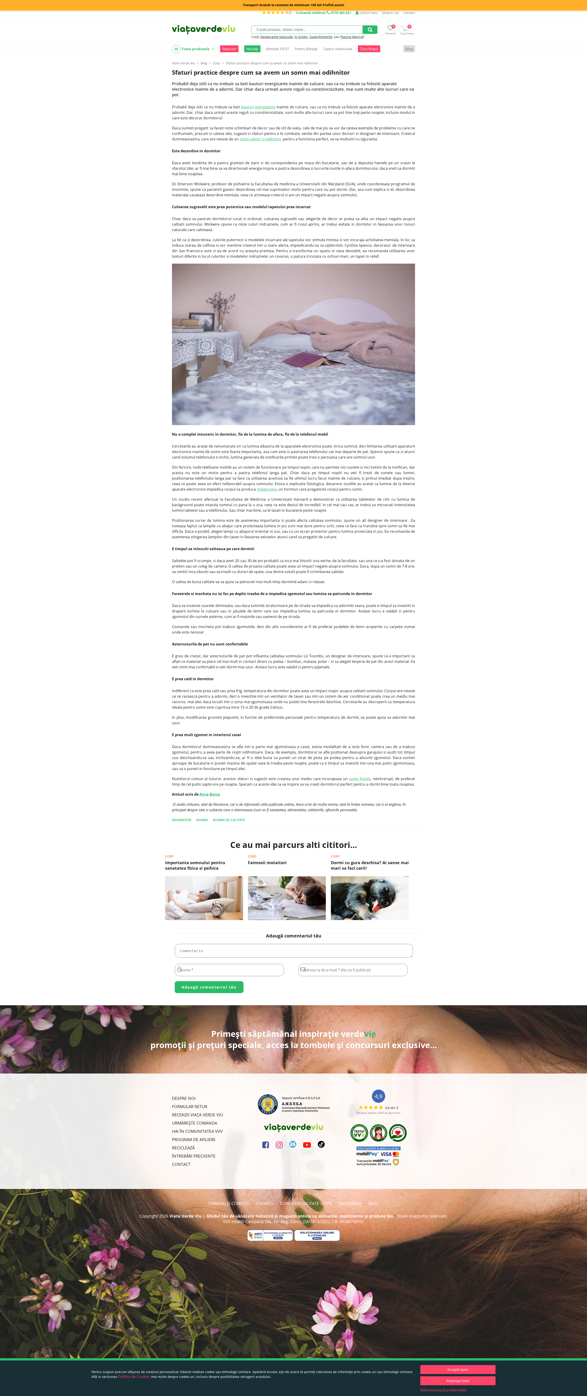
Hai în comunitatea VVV (197, 1131)
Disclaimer (349, 1203)
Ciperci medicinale (337, 48)
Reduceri (229, 48)
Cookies (264, 1203)
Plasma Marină (351, 37)
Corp (169, 856)
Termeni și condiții (228, 1203)
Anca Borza (209, 794)
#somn (202, 820)
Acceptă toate (457, 1369)
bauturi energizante (258, 106)
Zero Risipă (369, 48)
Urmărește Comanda (194, 1123)
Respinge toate (457, 1381)
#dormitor (181, 820)
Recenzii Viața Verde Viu (197, 1114)
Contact (409, 13)
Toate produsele (195, 48)
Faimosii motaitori (267, 862)
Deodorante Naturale (276, 37)
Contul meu (368, 13)
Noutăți (252, 48)
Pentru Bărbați (306, 48)
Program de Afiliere (194, 1139)
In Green (301, 37)
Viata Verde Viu (183, 63)
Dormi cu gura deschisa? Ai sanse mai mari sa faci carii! (370, 865)
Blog (409, 48)
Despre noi (390, 13)
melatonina (267, 489)
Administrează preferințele (443, 1390)
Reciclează (183, 1147)
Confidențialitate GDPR (305, 1203)
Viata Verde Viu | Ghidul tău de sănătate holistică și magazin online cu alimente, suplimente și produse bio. (282, 1216)
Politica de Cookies (134, 1376)
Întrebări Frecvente (194, 1156)
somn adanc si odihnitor (261, 139)
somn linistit (360, 778)
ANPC (373, 1203)
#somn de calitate (229, 820)
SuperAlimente (320, 37)
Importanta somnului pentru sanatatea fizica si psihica (195, 865)
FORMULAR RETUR (189, 1106)
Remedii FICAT (277, 48)
